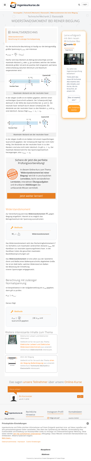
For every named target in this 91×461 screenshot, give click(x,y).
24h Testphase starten (74, 108)
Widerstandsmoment (15, 37)
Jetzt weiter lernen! (31, 196)
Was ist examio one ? (74, 98)
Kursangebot (18, 13)
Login (85, 4)
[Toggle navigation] (4, 5)
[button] (79, 4)
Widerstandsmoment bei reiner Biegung (64, 13)
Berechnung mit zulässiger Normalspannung (24, 39)
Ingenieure (69, 50)
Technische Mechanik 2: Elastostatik (36, 13)
